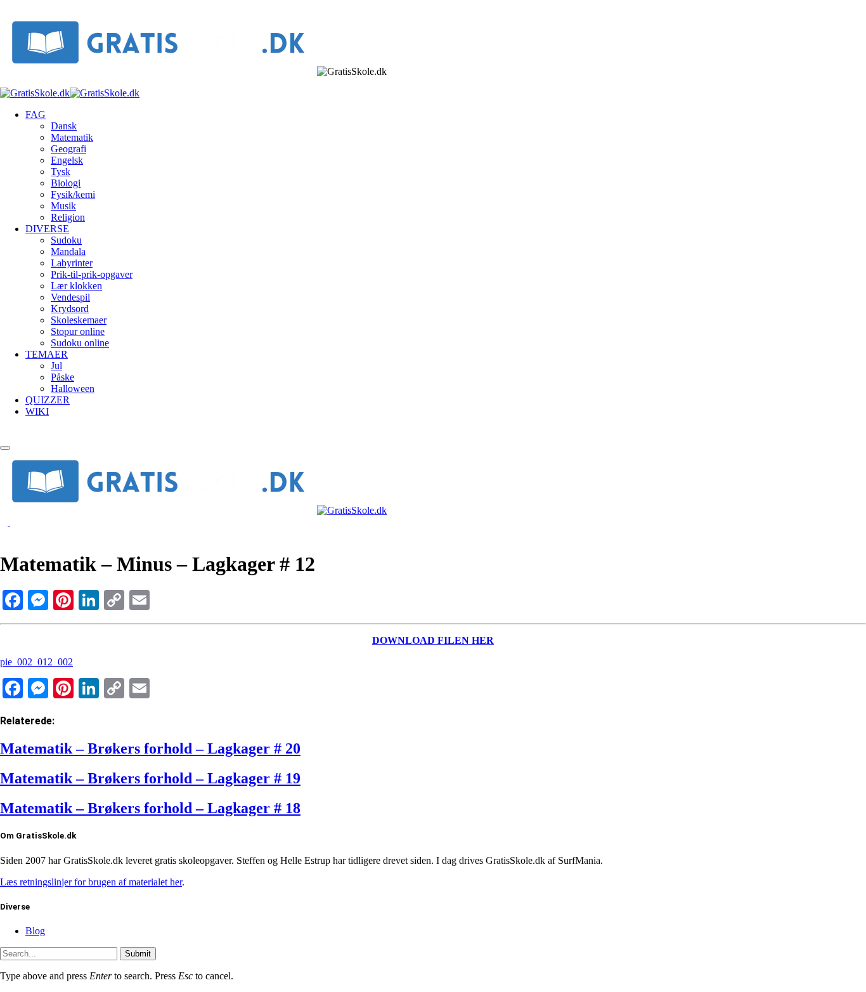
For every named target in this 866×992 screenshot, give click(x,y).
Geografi (68, 148)
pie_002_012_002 (36, 661)
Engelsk (67, 160)
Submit (138, 953)
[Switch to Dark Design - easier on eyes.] (5, 521)
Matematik (72, 137)
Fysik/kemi (73, 194)
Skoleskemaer (79, 320)
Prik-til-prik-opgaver (91, 274)
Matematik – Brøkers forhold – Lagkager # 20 (150, 748)
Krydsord (70, 308)
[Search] (4, 432)
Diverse (47, 228)
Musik (63, 205)
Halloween (72, 388)
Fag (35, 114)
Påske (62, 377)
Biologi (66, 183)
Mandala (68, 251)
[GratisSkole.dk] (69, 93)
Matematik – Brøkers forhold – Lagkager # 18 (150, 808)
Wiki (37, 411)
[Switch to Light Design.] (14, 521)
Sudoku (66, 240)
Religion (68, 217)
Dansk (64, 126)
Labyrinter (72, 263)
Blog (35, 930)
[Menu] (5, 448)
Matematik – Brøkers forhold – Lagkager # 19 (150, 778)
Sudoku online (80, 342)
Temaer (46, 354)
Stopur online (78, 331)
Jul (56, 365)
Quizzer (47, 400)
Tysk (60, 171)
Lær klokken (76, 285)
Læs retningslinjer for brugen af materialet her (91, 882)
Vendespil (70, 297)
